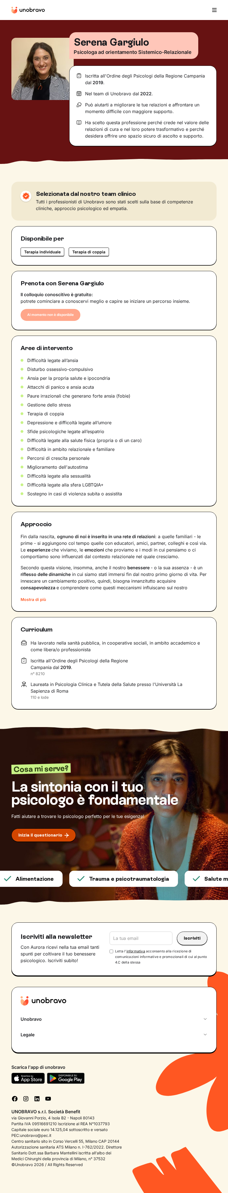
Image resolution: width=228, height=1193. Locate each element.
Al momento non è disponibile (50, 315)
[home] (28, 10)
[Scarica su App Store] (28, 1078)
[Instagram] (26, 1098)
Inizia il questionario (40, 835)
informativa (136, 951)
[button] (212, 10)
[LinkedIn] (37, 1098)
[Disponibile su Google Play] (66, 1078)
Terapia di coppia (88, 251)
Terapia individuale (42, 251)
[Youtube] (48, 1098)
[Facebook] (14, 1098)
